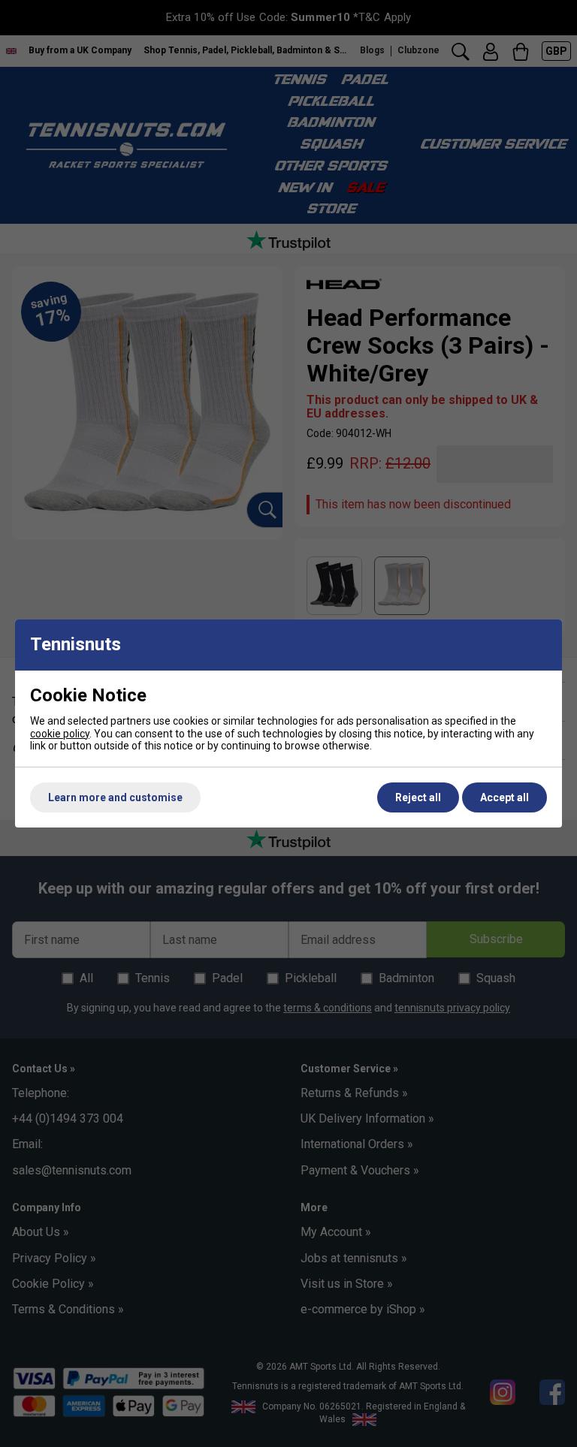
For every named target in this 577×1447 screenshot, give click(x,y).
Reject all (418, 797)
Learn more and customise (115, 797)
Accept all (504, 797)
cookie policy (59, 734)
